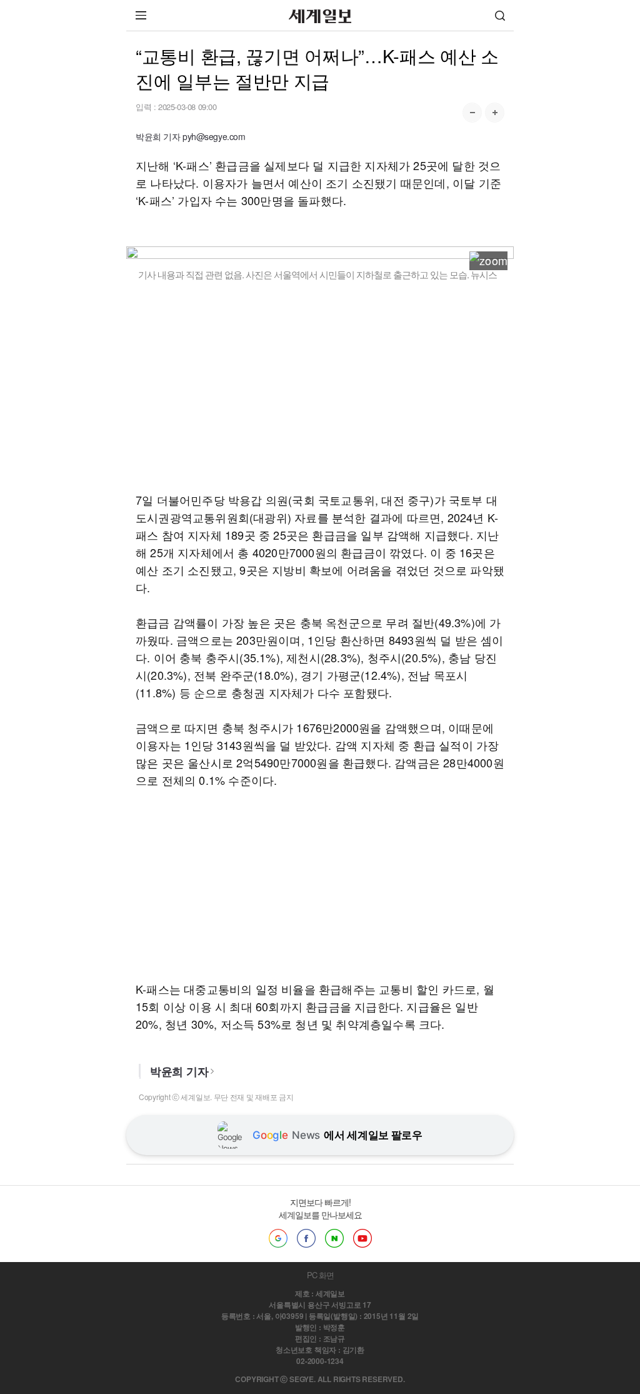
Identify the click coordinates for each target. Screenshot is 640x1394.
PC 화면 (320, 1275)
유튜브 (362, 1238)
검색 (500, 15)
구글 (278, 1238)
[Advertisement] (320, 385)
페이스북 (306, 1238)
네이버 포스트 (334, 1238)
